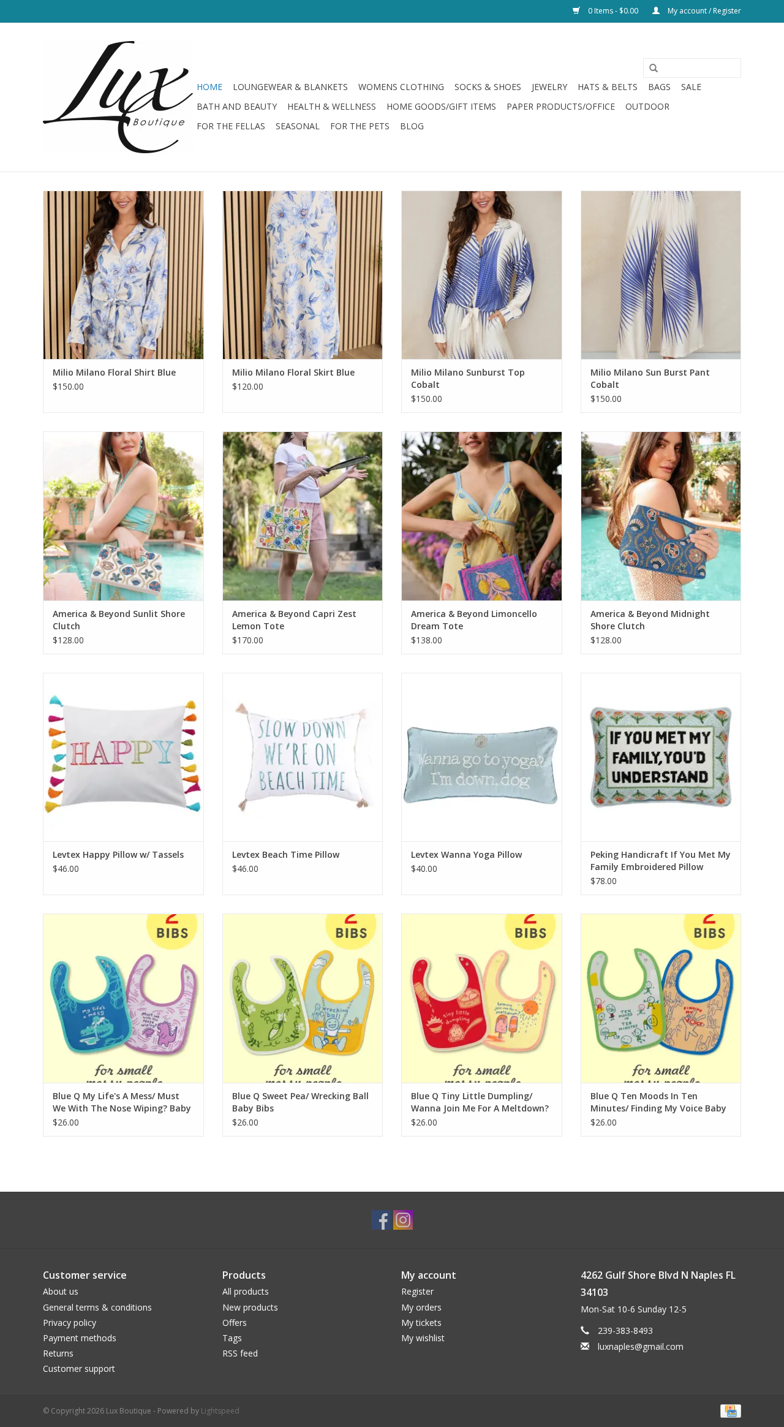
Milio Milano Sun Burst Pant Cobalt (650, 378)
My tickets (421, 1322)
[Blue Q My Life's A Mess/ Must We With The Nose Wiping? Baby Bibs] (123, 998)
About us (60, 1291)
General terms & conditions (97, 1307)
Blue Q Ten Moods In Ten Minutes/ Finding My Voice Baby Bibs (658, 1102)
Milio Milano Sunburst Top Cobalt (468, 378)
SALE (691, 87)
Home (209, 87)
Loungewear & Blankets (290, 87)
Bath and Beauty (237, 106)
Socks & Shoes (487, 87)
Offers (234, 1322)
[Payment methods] (728, 1410)
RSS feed (240, 1353)
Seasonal (298, 126)
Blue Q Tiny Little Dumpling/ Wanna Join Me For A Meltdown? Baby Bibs (480, 1102)
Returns (58, 1353)
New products (250, 1307)
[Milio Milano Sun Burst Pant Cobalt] (661, 275)
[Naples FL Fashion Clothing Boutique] (118, 97)
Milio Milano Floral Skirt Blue (293, 372)
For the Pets (360, 126)
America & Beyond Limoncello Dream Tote (474, 620)
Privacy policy (69, 1322)
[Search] (649, 68)
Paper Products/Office (561, 106)
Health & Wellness (331, 106)
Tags (232, 1338)
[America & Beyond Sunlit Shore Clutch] (123, 515)
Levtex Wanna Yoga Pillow (466, 854)
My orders (421, 1307)
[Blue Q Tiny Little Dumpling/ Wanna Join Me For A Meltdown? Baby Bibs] (481, 998)
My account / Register (703, 11)
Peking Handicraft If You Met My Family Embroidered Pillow (660, 860)
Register (417, 1291)
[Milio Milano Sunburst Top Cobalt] (481, 275)
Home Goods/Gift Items (441, 106)
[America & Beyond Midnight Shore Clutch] (661, 515)
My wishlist (423, 1338)
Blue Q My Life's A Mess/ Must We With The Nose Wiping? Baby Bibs (122, 1102)
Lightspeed (220, 1411)
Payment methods (79, 1338)
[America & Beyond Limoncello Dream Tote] (481, 515)
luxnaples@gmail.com (641, 1346)
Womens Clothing (401, 87)
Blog (412, 126)
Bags (659, 87)
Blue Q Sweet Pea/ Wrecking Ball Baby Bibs (300, 1102)
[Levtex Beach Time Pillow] (302, 757)
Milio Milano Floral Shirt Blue (114, 372)
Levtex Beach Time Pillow (285, 854)
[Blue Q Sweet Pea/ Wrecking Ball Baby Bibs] (302, 998)
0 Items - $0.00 (613, 11)
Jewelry (549, 87)
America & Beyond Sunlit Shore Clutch (119, 620)
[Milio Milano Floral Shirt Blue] (123, 275)
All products (245, 1291)
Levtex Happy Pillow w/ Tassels (118, 854)
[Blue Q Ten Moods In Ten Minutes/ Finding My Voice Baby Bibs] (661, 998)
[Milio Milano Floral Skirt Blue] (302, 275)
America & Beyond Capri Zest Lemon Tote (294, 620)
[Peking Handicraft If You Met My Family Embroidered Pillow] (661, 757)
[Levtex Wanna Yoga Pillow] (481, 757)
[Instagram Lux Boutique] (403, 1220)
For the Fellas (231, 126)
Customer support (79, 1368)
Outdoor (647, 106)
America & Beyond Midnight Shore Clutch (650, 620)
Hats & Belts (608, 87)
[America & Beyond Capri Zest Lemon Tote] (302, 515)
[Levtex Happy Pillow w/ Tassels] (123, 757)
